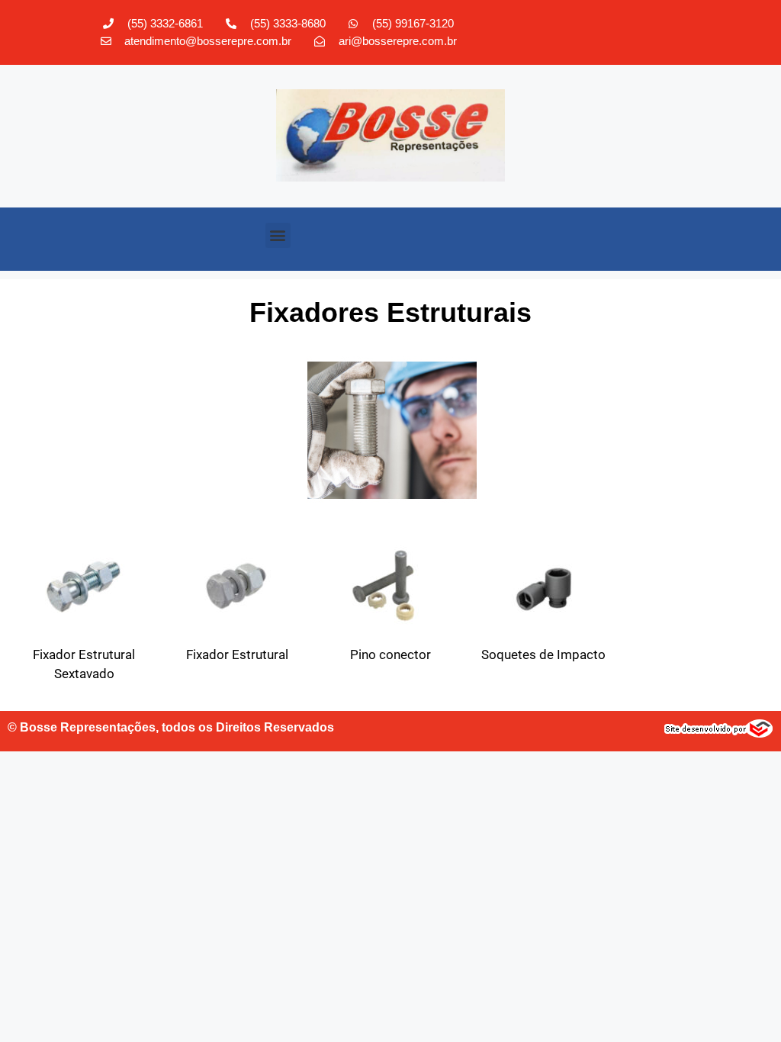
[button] (278, 235)
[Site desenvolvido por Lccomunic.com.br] (718, 733)
